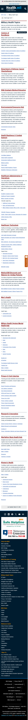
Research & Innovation (9, 414)
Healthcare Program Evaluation (8, 196)
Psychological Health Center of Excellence (10, 58)
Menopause (5, 491)
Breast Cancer (6, 482)
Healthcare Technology (9, 225)
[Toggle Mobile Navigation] (2, 9)
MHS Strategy (4, 548)
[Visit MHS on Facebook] (12, 515)
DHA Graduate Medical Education (13, 90)
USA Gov (18, 697)
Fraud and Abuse (18, 684)
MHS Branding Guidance (6, 554)
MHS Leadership (4, 544)
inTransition (3, 360)
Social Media (4, 619)
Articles (2, 610)
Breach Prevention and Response (8, 386)
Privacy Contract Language (7, 401)
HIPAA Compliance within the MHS (8, 395)
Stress (4, 351)
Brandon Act (3, 358)
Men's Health (6, 297)
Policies (3, 641)
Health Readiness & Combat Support (11, 136)
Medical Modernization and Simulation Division (11, 572)
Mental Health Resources (6, 370)
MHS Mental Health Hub (6, 584)
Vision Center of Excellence (7, 63)
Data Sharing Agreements (6, 391)
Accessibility (10, 687)
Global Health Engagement (7, 157)
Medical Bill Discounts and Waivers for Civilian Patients (11, 274)
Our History (3, 552)
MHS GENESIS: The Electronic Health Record (11, 242)
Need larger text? (8, 18)
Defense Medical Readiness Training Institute (11, 566)
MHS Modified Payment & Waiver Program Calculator (12, 289)
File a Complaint (4, 675)
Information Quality (7, 694)
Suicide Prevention (7, 354)
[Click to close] (26, 257)
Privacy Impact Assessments (7, 403)
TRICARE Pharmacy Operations (8, 212)
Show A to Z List (22, 32)
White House (10, 700)
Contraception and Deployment (9, 486)
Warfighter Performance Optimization (9, 170)
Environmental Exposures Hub (12, 107)
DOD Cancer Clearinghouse (7, 579)
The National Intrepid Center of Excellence (10, 55)
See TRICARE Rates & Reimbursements (10, 667)
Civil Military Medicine (6, 155)
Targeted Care (4, 365)
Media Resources (5, 621)
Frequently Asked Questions (7, 637)
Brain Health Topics (5, 449)
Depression (5, 345)
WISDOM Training (5, 267)
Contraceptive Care (7, 313)
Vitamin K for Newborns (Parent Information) (12, 495)
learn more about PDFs (20, 715)
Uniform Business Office (6, 217)
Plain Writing (9, 697)
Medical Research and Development (9, 426)
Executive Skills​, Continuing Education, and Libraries (12, 568)
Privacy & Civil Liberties (10, 376)
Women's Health (7, 462)
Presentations (4, 643)
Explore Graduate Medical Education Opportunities (12, 673)
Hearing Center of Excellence (7, 53)
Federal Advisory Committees (7, 550)
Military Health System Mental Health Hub (12, 324)
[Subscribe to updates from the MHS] (23, 515)
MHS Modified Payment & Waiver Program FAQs (11, 291)
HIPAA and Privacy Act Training (8, 393)
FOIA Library (4, 632)
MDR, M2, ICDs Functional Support (10, 258)
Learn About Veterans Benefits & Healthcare (10, 665)
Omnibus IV (3, 429)
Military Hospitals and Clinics (7, 198)
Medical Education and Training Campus (10, 570)
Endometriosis (6, 488)
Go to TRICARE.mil (5, 655)
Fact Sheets (3, 630)
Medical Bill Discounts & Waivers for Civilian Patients (12, 597)
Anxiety (4, 342)
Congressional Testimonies (7, 628)
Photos (2, 612)
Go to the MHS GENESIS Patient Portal (10, 659)
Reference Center (6, 624)
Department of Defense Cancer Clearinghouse (12, 70)
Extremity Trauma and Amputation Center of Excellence (13, 51)
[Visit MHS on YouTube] (19, 515)
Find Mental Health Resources (7, 669)
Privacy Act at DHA (5, 398)
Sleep (4, 349)
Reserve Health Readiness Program (9, 167)
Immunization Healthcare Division (8, 160)
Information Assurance (7, 253)
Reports (3, 647)
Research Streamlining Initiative (8, 405)
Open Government (19, 694)
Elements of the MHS (6, 546)
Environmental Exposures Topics (8, 127)
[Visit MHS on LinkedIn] (9, 515)
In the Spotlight (4, 617)
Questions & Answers (6, 456)
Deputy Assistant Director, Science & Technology (11, 424)
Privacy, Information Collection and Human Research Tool (13, 431)
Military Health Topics (7, 575)
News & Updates (4, 368)
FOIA (18, 687)
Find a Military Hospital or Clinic (8, 657)
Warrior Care (4, 219)
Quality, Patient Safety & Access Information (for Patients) (14, 214)
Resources (3, 129)
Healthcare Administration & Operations (11, 177)
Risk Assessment (5, 408)
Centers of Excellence (5, 34)
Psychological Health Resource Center (9, 363)
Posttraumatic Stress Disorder (9, 347)
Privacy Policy (17, 681)
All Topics (3, 577)
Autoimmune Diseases (7, 479)
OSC (18, 700)
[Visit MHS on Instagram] (5, 515)
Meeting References (5, 639)
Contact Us (3, 557)
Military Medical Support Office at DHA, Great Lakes (14, 208)
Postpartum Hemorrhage (8, 493)
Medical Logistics (5, 163)
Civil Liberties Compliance (6, 388)
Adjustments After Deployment (9, 338)
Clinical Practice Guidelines (7, 626)
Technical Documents (6, 650)
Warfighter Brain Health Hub (11, 437)
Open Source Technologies (8, 260)
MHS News (4, 608)
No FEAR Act (8, 684)
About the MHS (5, 541)
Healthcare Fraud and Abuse (9, 203)
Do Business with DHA (6, 671)
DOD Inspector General (13, 690)
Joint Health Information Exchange (8, 235)
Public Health (4, 165)
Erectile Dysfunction (7, 316)
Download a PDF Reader (6, 715)
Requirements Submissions (9, 263)
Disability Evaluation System (7, 194)
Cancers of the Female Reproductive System (12, 484)
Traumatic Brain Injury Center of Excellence (10, 60)
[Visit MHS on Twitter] (16, 515)
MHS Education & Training (8, 559)
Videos (2, 614)
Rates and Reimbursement (8, 205)
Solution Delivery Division (6, 249)
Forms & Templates (5, 634)
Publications (3, 645)
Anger (4, 340)
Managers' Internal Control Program (10, 256)
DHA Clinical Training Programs (8, 561)
